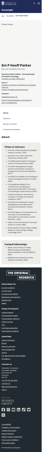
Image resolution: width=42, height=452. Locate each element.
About (5, 113)
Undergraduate (7, 312)
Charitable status (8, 443)
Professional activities (11, 129)
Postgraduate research (11, 319)
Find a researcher (8, 349)
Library (4, 343)
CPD (3, 325)
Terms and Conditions (10, 440)
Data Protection (8, 434)
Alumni (4, 353)
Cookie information (9, 431)
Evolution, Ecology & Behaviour (13, 79)
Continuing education (10, 328)
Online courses (7, 322)
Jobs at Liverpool (8, 340)
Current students (8, 288)
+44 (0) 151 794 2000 (9, 380)
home (3, 16)
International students (10, 331)
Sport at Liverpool (8, 346)
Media (4, 303)
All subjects (6, 359)
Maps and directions (9, 387)
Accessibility (6, 424)
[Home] (16, 3)
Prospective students (10, 294)
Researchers (6, 300)
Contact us (6, 383)
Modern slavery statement (12, 437)
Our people (7, 10)
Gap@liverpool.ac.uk (9, 97)
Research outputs (10, 124)
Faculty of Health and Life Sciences (15, 90)
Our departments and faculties (13, 356)
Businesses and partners (11, 297)
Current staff (7, 291)
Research (6, 118)
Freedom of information (11, 427)
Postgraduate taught (10, 316)
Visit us (4, 390)
